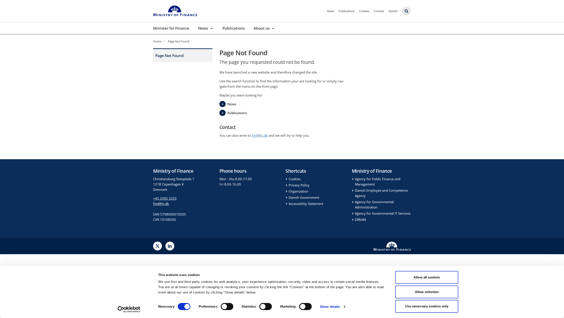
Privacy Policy (299, 185)
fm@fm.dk (161, 203)
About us (262, 28)
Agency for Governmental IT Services (382, 213)
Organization (298, 191)
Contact (379, 11)
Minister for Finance (171, 28)
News (330, 11)
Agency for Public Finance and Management (377, 181)
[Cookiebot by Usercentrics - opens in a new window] (129, 309)
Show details (330, 307)
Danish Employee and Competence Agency (381, 193)
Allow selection (427, 292)
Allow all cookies (427, 277)
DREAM (360, 219)
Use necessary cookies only (427, 306)
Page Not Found (169, 55)
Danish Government (304, 197)
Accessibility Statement (306, 203)
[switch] (227, 306)
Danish (393, 11)
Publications (347, 11)
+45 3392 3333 (165, 198)
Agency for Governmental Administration (374, 204)
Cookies (364, 11)
